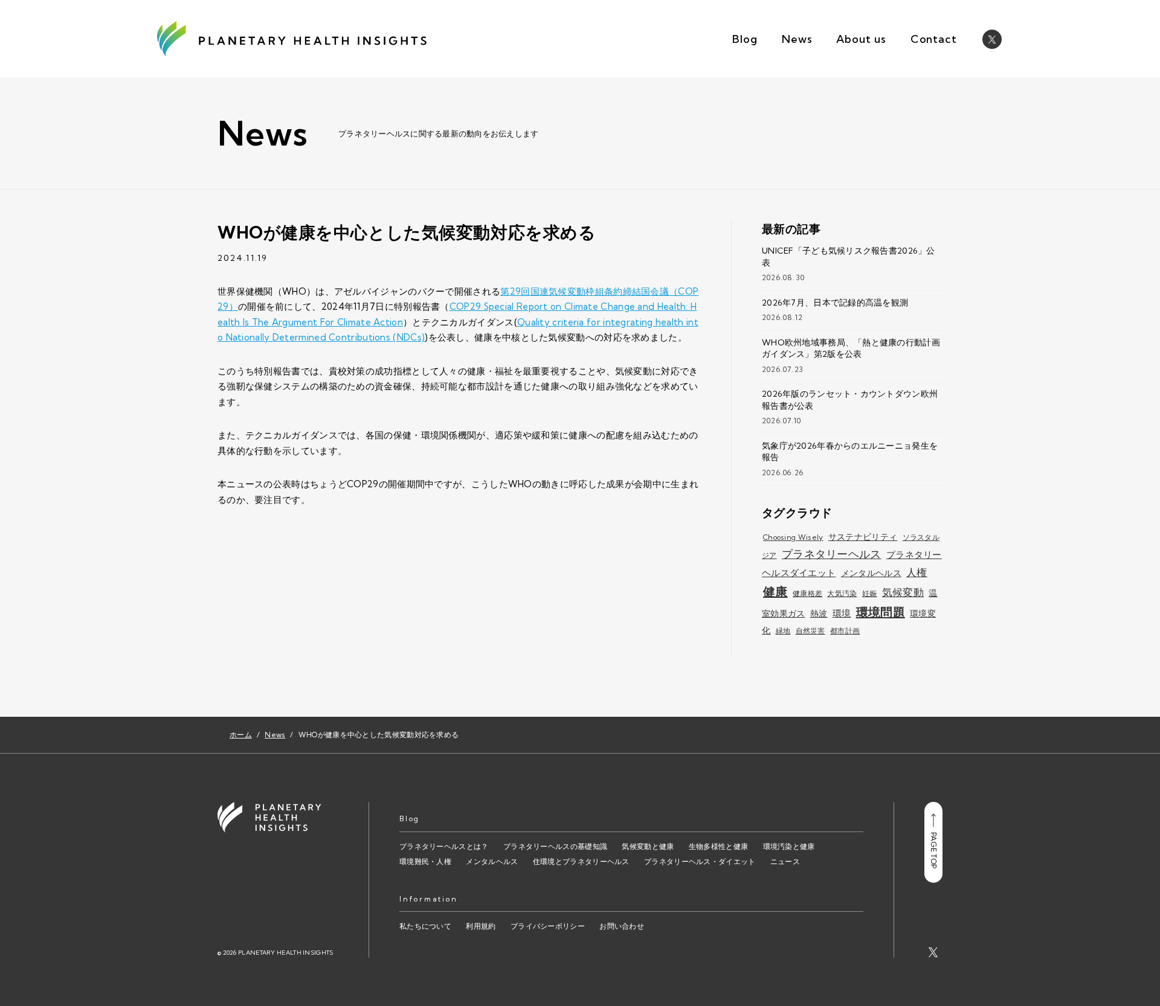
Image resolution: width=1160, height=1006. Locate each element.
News (797, 39)
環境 (842, 613)
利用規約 (480, 926)
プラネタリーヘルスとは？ (444, 846)
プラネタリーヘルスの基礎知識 (555, 846)
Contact (933, 39)
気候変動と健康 (648, 846)
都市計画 (845, 630)
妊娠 (869, 593)
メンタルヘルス (871, 573)
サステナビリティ (862, 536)
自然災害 (810, 630)
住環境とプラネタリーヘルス (581, 861)
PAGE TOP (933, 850)
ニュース (785, 861)
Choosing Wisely (793, 537)
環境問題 (880, 612)
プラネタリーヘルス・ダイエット (700, 861)
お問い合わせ (621, 926)
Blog (745, 39)
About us (861, 39)
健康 (775, 591)
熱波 (819, 613)
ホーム (241, 734)
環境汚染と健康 (789, 846)
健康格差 (807, 593)
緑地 (783, 630)
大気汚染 (842, 593)
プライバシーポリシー (548, 926)
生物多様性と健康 (718, 846)
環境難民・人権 (425, 861)
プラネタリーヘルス (831, 554)
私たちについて (425, 926)
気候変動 (903, 592)
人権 (916, 572)
